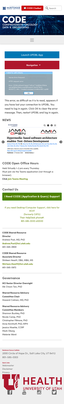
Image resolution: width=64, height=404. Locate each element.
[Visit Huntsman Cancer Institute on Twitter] (54, 393)
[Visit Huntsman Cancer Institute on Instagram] (39, 393)
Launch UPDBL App (32, 54)
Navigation (32, 65)
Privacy (6, 372)
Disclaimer (7, 368)
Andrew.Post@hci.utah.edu (16, 243)
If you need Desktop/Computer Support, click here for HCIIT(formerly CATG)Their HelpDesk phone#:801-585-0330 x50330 (32, 214)
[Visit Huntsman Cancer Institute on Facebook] (9, 393)
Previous (3, 142)
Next (60, 142)
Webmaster (8, 365)
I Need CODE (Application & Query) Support (32, 196)
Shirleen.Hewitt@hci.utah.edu (17, 263)
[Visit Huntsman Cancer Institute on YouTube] (24, 393)
